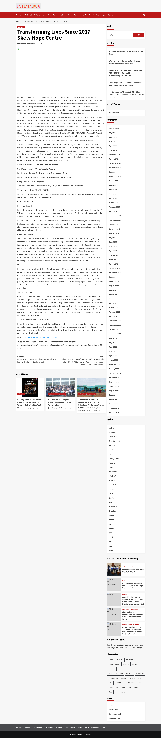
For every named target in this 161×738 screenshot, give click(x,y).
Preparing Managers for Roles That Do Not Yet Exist (126, 52)
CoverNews (75, 734)
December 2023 (115, 268)
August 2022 (114, 338)
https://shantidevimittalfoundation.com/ (39, 337)
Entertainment (40, 15)
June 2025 (113, 190)
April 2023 (113, 303)
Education (61, 15)
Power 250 (113, 480)
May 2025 (113, 194)
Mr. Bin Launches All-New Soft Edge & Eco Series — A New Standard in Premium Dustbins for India (126, 94)
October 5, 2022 (37, 43)
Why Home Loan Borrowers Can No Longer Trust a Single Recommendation (125, 62)
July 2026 (112, 133)
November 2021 (115, 378)
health (111, 450)
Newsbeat (113, 472)
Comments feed (115, 714)
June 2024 (113, 242)
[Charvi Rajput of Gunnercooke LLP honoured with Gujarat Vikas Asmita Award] (114, 611)
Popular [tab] (122, 558)
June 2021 (113, 399)
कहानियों (111, 520)
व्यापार (110, 546)
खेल (110, 524)
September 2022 (115, 334)
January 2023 (114, 316)
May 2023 (113, 299)
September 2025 (115, 176)
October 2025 (114, 172)
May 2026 (113, 141)
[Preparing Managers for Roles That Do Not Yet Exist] (114, 569)
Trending (112, 511)
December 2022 (115, 321)
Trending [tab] (133, 558)
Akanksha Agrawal (24, 43)
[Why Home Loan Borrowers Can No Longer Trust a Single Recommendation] (114, 583)
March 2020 (113, 404)
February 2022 (114, 364)
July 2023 (112, 290)
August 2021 (114, 391)
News (111, 467)
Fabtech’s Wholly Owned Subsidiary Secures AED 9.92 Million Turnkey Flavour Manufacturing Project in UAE (125, 73)
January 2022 (114, 369)
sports (111, 493)
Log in (111, 705)
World (91, 15)
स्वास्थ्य (111, 550)
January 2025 (114, 211)
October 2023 (114, 277)
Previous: (36, 359)
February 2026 (114, 155)
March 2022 (113, 360)
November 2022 (115, 325)
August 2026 (114, 128)
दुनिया (110, 533)
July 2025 (112, 185)
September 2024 (115, 229)
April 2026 (113, 146)
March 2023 (113, 308)
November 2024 (115, 220)
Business (19, 15)
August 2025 (114, 181)
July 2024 (112, 238)
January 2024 (114, 264)
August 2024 (114, 233)
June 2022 (113, 347)
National (28, 15)
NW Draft (112, 476)
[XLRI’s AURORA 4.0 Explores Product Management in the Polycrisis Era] (60, 387)
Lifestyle (51, 15)
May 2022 (113, 351)
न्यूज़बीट (111, 537)
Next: (83, 360)
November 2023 (115, 273)
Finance (112, 445)
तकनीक (111, 528)
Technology (100, 15)
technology (113, 507)
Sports (110, 15)
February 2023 (114, 312)
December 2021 (115, 373)
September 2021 (115, 386)
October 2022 (114, 329)
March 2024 (113, 255)
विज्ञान (110, 542)
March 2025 (113, 203)
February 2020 (114, 408)
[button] (144, 15)
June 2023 (113, 294)
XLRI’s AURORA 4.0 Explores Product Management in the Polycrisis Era (59, 402)
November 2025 (115, 168)
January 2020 (114, 412)
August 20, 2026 (36, 408)
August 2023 (114, 286)
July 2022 (112, 343)
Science (112, 489)
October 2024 (114, 224)
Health (83, 15)
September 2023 (115, 281)
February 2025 (114, 207)
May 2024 (113, 246)
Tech (110, 502)
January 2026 (114, 159)
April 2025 (113, 198)
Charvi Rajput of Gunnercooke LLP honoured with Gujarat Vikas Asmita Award (125, 84)
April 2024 (113, 251)
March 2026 (113, 150)
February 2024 (114, 259)
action (111, 428)
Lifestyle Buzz (114, 459)
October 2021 (114, 382)
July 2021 (112, 395)
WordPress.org (114, 718)
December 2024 (115, 216)
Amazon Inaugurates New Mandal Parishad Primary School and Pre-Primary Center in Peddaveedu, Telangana (91, 404)
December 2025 (115, 163)
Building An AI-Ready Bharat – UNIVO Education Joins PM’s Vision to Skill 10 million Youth (29, 402)
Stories (111, 498)
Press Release (73, 15)
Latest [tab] (112, 558)
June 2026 (113, 137)
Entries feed (113, 710)
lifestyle (112, 454)
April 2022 (113, 356)
